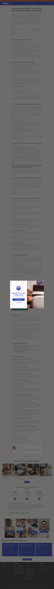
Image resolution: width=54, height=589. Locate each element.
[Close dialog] (43, 281)
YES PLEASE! (18, 299)
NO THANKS (18, 302)
